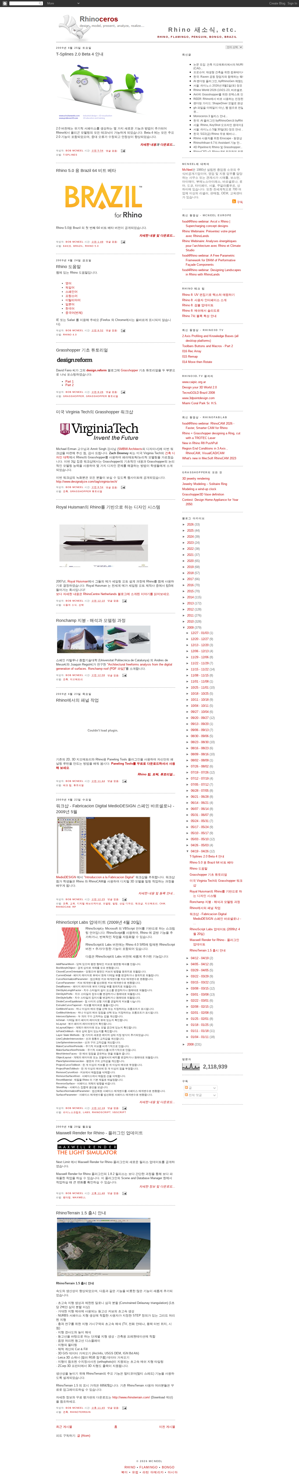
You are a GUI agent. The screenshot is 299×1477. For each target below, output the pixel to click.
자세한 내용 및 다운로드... (157, 235)
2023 (191, 542)
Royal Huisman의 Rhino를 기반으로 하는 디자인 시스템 (108, 507)
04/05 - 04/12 (200, 964)
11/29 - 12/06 (200, 657)
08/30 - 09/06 (200, 736)
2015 (191, 591)
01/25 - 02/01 (200, 1019)
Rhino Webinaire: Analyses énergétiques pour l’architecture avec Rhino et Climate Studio (211, 245)
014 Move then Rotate (197, 362)
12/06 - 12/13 (200, 651)
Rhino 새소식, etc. (202, 29)
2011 (191, 615)
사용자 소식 (70, 605)
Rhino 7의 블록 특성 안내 (199, 316)
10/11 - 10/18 (200, 699)
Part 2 (69, 385)
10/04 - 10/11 (200, 705)
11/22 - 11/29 (200, 663)
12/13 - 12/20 (200, 645)
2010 (191, 621)
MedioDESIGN (66, 877)
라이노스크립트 (72, 1112)
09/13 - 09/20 (200, 724)
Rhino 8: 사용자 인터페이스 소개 (204, 300)
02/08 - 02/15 (200, 1006)
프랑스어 (71, 296)
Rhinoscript (101, 1112)
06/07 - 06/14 (200, 809)
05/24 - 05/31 (200, 821)
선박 (81, 605)
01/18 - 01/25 (200, 1025)
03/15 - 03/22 (200, 982)
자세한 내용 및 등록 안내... (156, 893)
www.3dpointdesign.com (198, 398)
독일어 (70, 287)
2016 (191, 585)
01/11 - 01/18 (200, 1031)
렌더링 (67, 1197)
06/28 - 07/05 (200, 790)
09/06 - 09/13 (200, 730)
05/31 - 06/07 (200, 815)
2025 (191, 530)
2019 (191, 567)
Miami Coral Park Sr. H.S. (199, 403)
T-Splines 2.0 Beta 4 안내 (79, 54)
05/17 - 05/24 (200, 827)
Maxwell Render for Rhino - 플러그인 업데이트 (99, 1133)
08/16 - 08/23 (200, 748)
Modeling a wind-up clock (199, 489)
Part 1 (69, 381)
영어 (68, 283)
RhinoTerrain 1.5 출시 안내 (81, 1213)
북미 (124, 1472)
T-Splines (70, 154)
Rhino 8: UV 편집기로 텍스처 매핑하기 (208, 294)
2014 (191, 597)
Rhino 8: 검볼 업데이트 (198, 305)
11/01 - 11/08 (200, 681)
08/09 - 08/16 (200, 754)
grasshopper (73, 396)
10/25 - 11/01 (200, 687)
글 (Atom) (83, 1435)
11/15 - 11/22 (200, 669)
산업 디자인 (126, 903)
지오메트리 (76, 679)
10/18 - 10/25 (200, 693)
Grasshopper (129, 370)
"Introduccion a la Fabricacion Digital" (109, 877)
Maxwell (79, 1197)
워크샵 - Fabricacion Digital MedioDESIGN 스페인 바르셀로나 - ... (215, 918)
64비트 (67, 246)
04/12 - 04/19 (200, 958)
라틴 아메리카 (153, 1472)
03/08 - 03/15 (200, 988)
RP (74, 907)
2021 (191, 555)
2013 (191, 603)
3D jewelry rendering (196, 478)
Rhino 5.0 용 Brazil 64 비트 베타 (86, 170)
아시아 (173, 1472)
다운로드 (166, 144)
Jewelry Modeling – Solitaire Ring (204, 484)
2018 (191, 573)
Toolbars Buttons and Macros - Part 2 (207, 346)
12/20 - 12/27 (200, 639)
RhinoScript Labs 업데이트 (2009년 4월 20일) (98, 922)
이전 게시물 (167, 1426)
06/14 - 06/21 (200, 803)
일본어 (70, 304)
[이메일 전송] (123, 151)
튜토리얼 (79, 785)
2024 (191, 536)
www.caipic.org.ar (194, 382)
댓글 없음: (112, 151)
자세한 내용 (148, 144)
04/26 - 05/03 (200, 845)
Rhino (130, 1467)
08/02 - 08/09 (200, 760)
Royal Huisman (78, 581)
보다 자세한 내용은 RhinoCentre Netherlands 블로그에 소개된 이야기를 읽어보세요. (113, 594)
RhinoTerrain (80, 1412)
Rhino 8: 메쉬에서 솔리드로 (201, 310)
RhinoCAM (63, 907)
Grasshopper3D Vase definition (203, 494)
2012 (191, 609)
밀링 (115, 903)
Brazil (78, 246)
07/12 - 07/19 (200, 778)
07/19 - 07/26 (200, 772)
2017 (191, 579)
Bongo (168, 1467)
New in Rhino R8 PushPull (200, 443)
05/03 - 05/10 (200, 839)
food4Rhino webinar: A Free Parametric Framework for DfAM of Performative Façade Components (208, 260)
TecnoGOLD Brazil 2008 (198, 392)
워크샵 (139, 903)
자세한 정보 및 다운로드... (157, 1186)
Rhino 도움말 (68, 266)
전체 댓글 (195, 1095)
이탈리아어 (73, 300)
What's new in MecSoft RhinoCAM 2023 (209, 458)
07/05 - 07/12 (200, 784)
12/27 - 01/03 (200, 633)
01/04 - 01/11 (200, 1037)
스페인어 (71, 291)
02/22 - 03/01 (200, 1000)
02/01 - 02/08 (200, 1012)
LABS (86, 1112)
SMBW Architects (130, 449)
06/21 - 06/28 (200, 796)
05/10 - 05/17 (200, 833)
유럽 (135, 1472)
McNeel (187, 169)
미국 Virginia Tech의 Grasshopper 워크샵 (94, 412)
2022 (191, 548)
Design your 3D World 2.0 (199, 387)
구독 (239, 202)
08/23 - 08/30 (200, 742)
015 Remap (190, 356)
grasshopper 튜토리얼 (102, 396)
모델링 (107, 903)
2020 (191, 561)
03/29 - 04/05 (200, 970)
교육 (72, 903)
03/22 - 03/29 (200, 976)
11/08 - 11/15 (200, 675)
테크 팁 (67, 785)
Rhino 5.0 (92, 246)
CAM (162, 903)
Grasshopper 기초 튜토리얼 (82, 350)
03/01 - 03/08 (200, 994)
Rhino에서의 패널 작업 (77, 700)
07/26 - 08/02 (200, 766)
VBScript (119, 1112)
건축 (65, 491)
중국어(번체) (73, 312)
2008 (191, 1044)
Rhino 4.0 (70, 334)
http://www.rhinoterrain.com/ (131, 1397)
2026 (191, 524)
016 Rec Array (191, 351)
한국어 (70, 308)
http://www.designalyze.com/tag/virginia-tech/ (86, 481)
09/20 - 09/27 (200, 718)
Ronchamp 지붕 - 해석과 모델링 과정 (91, 620)
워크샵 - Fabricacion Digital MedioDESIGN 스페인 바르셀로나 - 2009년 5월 (115, 809)
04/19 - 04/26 (200, 851)
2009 (191, 627)
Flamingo (148, 1467)
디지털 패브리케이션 (89, 903)
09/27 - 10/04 (200, 712)
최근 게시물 (64, 1426)
